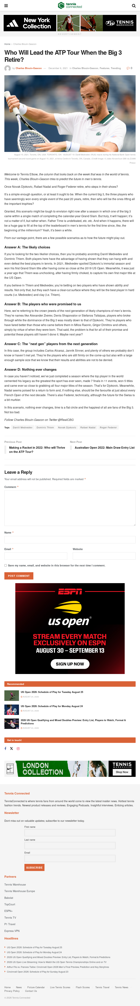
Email (9, 549)
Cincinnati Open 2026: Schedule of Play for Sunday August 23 (37, 971)
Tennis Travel (102, 987)
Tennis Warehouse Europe (19, 891)
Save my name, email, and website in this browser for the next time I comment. (56, 565)
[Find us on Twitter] (11, 749)
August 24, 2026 (30, 696)
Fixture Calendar (36, 987)
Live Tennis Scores (60, 987)
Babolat (8, 898)
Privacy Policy (12, 991)
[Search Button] (134, 5)
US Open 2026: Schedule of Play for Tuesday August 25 (52, 692)
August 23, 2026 (30, 710)
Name (9, 532)
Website (78, 549)
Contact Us (31, 991)
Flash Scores (83, 987)
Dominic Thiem (45, 427)
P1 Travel (9, 924)
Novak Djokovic (67, 427)
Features (104, 68)
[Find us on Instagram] (18, 749)
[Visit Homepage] (70, 5)
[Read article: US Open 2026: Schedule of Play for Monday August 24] (11, 710)
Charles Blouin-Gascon (24, 43)
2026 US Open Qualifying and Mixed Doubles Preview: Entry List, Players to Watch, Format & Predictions (73, 721)
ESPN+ (8, 911)
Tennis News (121, 987)
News (19, 987)
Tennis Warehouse (15, 884)
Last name (29, 839)
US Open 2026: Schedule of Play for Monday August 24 (52, 706)
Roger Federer (108, 427)
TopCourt (9, 904)
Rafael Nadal (88, 427)
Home (7, 43)
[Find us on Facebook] (5, 749)
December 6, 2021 (58, 68)
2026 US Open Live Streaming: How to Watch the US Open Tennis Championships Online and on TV (56, 961)
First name (29, 826)
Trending (116, 68)
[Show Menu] (6, 5)
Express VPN (12, 931)
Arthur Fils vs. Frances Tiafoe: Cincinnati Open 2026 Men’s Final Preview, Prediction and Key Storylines (58, 966)
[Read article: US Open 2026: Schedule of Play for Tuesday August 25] (11, 695)
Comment (11, 487)
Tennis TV (10, 917)
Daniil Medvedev (22, 427)
